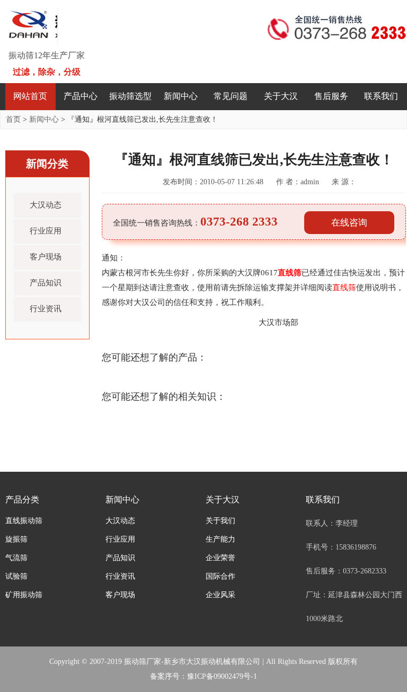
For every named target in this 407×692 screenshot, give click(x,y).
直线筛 (290, 272)
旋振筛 (16, 539)
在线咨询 (349, 223)
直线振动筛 (23, 521)
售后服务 (331, 96)
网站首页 (30, 96)
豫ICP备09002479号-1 (222, 676)
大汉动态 (45, 205)
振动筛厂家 (142, 662)
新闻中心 (181, 96)
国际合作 (220, 576)
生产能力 (220, 539)
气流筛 (16, 558)
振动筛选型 (130, 96)
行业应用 (45, 231)
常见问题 (230, 96)
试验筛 (16, 576)
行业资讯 (45, 308)
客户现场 (45, 257)
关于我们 (220, 521)
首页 (13, 119)
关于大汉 (281, 96)
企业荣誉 (220, 558)
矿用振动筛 (23, 595)
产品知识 (45, 282)
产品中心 (81, 96)
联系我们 (381, 96)
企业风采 (220, 595)
